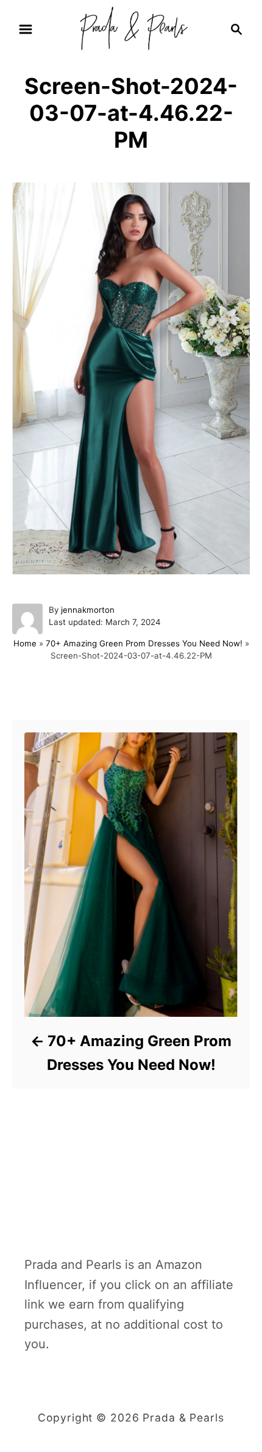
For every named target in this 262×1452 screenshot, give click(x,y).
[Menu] (25, 29)
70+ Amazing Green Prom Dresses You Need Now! (144, 643)
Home (25, 643)
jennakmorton (88, 610)
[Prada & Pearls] (131, 28)
